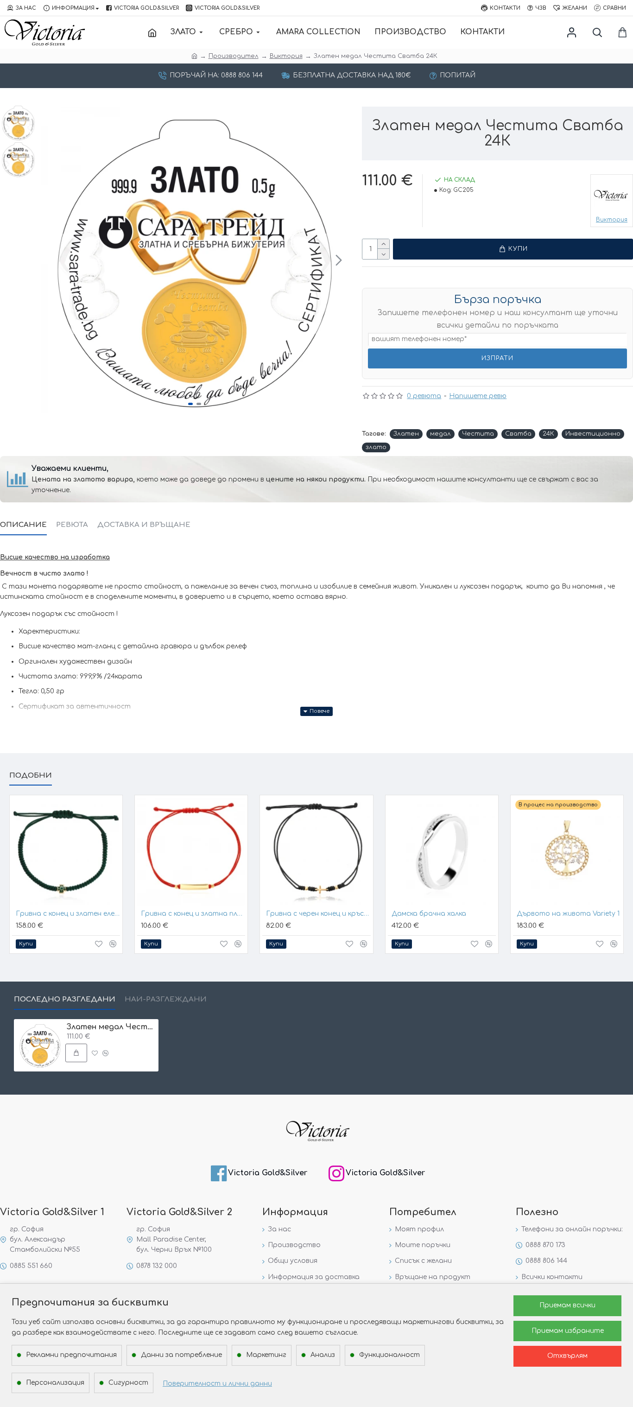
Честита (478, 434)
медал (440, 434)
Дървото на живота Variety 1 (568, 913)
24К (548, 434)
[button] (50, 260)
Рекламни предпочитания (71, 1354)
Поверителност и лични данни (217, 1383)
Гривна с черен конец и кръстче (318, 913)
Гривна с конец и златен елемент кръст (68, 913)
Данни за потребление (181, 1354)
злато (376, 447)
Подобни (30, 776)
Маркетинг (266, 1354)
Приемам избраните (568, 1330)
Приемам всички (567, 1305)
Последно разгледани (64, 999)
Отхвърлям (567, 1355)
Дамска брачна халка (429, 913)
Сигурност (128, 1382)
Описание (23, 525)
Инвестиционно (592, 434)
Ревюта (72, 525)
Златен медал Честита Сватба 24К (111, 1027)
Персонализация (55, 1382)
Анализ (322, 1354)
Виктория (286, 56)
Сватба (518, 434)
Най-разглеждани (166, 999)
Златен (406, 434)
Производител (234, 56)
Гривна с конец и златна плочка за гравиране (193, 913)
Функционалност (389, 1354)
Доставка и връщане (143, 525)
